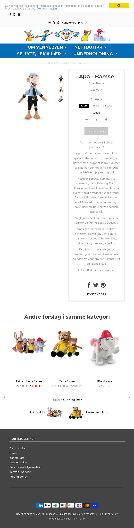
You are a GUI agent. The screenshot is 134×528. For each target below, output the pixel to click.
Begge (108, 106)
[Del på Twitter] (95, 286)
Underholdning (93, 53)
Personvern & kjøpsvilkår (25, 467)
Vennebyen (91, 514)
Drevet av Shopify (76, 519)
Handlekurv (72, 22)
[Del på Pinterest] (103, 286)
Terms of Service (20, 472)
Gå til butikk (17, 448)
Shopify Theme (107, 514)
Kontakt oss (16, 458)
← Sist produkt (35, 412)
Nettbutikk (88, 47)
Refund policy (18, 477)
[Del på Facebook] (89, 286)
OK (119, 5)
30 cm (84, 106)
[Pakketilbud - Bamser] (29, 360)
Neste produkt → (97, 412)
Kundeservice (18, 462)
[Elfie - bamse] (105, 367)
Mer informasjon (47, 8)
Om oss (13, 453)
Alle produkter (63, 63)
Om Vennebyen (45, 47)
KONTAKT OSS (96, 294)
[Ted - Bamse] (67, 360)
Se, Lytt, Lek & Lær (39, 53)
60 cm (96, 106)
